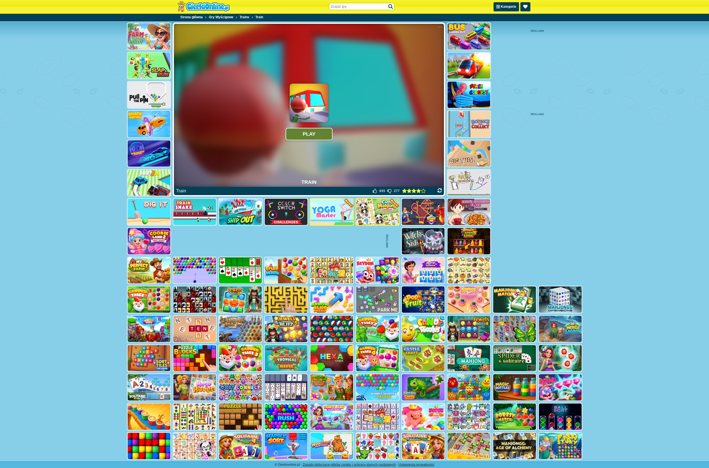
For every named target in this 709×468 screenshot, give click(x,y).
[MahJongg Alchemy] (514, 446)
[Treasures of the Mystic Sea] (240, 329)
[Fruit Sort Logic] (469, 241)
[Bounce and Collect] (469, 124)
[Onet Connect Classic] (240, 387)
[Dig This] (469, 153)
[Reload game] (439, 191)
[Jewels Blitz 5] (286, 329)
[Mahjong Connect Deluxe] (377, 417)
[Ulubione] (525, 6)
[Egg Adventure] (469, 183)
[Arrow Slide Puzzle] (332, 300)
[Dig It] (149, 212)
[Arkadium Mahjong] (469, 358)
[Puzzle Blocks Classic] (195, 358)
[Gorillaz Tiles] (195, 300)
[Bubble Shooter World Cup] (332, 329)
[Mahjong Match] (514, 300)
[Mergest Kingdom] (149, 329)
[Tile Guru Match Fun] (560, 358)
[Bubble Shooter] (195, 271)
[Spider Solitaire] (514, 358)
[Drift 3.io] (149, 183)
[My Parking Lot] (469, 446)
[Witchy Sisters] (423, 241)
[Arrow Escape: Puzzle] (286, 300)
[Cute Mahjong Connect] (377, 212)
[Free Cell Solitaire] (286, 387)
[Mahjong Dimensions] (560, 300)
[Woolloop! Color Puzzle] (332, 446)
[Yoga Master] (332, 212)
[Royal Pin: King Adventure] (423, 212)
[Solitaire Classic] (240, 271)
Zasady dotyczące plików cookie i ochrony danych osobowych (349, 465)
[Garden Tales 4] (377, 358)
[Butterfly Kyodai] (514, 329)
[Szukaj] (390, 6)
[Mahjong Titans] (195, 417)
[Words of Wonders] (195, 329)
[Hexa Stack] (332, 358)
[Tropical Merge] (286, 358)
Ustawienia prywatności (416, 465)
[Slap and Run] (149, 66)
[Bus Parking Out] (469, 36)
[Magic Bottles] (514, 387)
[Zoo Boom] (469, 387)
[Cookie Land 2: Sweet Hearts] (149, 241)
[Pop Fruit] (423, 300)
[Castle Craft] (423, 358)
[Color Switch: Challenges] (286, 212)
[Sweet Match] (469, 300)
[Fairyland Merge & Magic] (332, 417)
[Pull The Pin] (149, 95)
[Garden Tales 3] (240, 358)
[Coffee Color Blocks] (149, 417)
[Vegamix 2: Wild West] (332, 387)
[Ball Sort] (560, 417)
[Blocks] (149, 446)
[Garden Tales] (149, 300)
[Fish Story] (560, 446)
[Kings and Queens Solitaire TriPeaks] (423, 271)
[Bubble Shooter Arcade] (377, 387)
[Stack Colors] (469, 95)
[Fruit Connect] (377, 446)
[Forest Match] (514, 417)
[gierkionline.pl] (203, 6)
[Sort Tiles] (149, 358)
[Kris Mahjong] (469, 271)
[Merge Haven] (195, 387)
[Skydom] (377, 271)
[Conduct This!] (469, 66)
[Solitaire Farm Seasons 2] (423, 446)
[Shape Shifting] (149, 124)
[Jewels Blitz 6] (240, 300)
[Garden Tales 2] (377, 329)
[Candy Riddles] (423, 329)
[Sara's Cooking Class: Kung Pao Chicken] (469, 212)
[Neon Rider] (149, 153)
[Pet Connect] (469, 417)
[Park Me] (377, 300)
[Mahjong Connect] (332, 271)
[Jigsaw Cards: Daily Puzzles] (423, 387)
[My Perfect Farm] (149, 271)
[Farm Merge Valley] (149, 36)
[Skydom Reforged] (560, 387)
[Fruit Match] (286, 271)
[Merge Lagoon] (560, 329)
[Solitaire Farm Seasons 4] (240, 446)
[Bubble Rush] (286, 417)
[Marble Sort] (286, 446)
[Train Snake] (195, 212)
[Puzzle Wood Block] (240, 417)
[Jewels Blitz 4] (469, 329)
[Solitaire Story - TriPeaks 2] (149, 387)
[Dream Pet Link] (195, 446)
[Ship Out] (240, 212)
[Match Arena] (423, 417)
